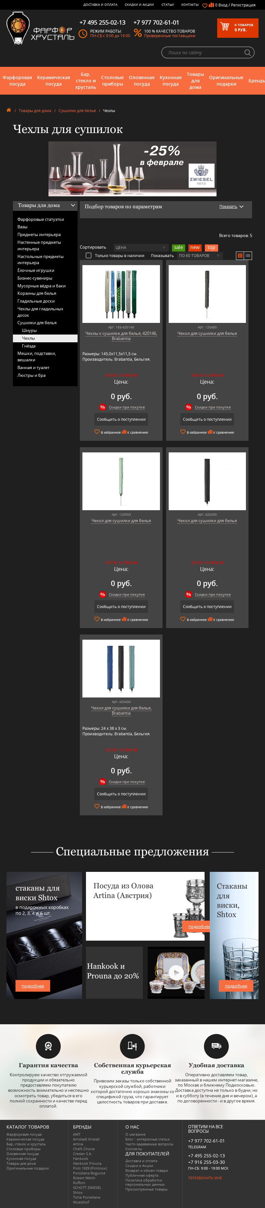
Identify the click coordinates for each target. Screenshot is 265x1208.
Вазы (22, 227)
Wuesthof (81, 1202)
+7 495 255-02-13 (206, 1155)
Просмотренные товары (146, 1189)
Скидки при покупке (127, 407)
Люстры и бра (31, 375)
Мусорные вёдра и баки (41, 286)
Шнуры (29, 330)
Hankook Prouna (87, 1163)
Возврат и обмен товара (146, 1170)
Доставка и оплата (100, 4)
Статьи (168, 4)
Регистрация (243, 5)
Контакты (190, 4)
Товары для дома (195, 80)
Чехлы (28, 338)
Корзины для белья (36, 293)
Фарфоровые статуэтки (40, 219)
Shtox (78, 1192)
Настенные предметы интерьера (39, 245)
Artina (78, 1143)
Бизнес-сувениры (34, 278)
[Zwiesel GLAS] (132, 168)
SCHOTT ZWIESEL (87, 1187)
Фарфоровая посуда (17, 80)
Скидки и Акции (139, 4)
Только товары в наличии (119, 255)
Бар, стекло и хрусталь (85, 80)
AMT (76, 1134)
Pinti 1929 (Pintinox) (90, 1168)
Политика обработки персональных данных (145, 1182)
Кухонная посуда (171, 80)
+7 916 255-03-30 (206, 1162)
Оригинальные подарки (226, 80)
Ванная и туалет (33, 367)
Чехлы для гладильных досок (40, 312)
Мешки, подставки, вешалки (36, 356)
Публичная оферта (141, 1175)
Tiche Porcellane (86, 1197)
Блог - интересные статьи (147, 1139)
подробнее (33, 986)
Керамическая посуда (53, 80)
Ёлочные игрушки (35, 270)
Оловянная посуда (141, 80)
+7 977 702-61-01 (206, 1141)
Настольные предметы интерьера (40, 259)
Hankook (80, 1158)
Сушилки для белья (77, 110)
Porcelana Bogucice (89, 1173)
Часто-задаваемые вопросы (149, 1143)
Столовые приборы (112, 80)
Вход (223, 5)
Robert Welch (84, 1177)
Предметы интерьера (39, 234)
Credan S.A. (82, 1153)
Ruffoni (79, 1182)
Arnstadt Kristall (86, 1139)
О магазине (135, 1134)
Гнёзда (29, 346)
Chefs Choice (84, 1148)
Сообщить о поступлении (121, 419)
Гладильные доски (36, 301)
